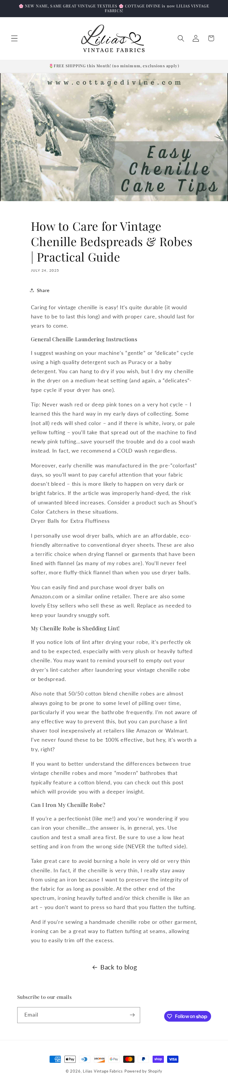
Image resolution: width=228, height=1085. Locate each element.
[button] (14, 38)
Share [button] (43, 290)
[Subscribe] (132, 1015)
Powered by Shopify (143, 1071)
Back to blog (118, 967)
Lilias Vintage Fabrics (103, 1071)
